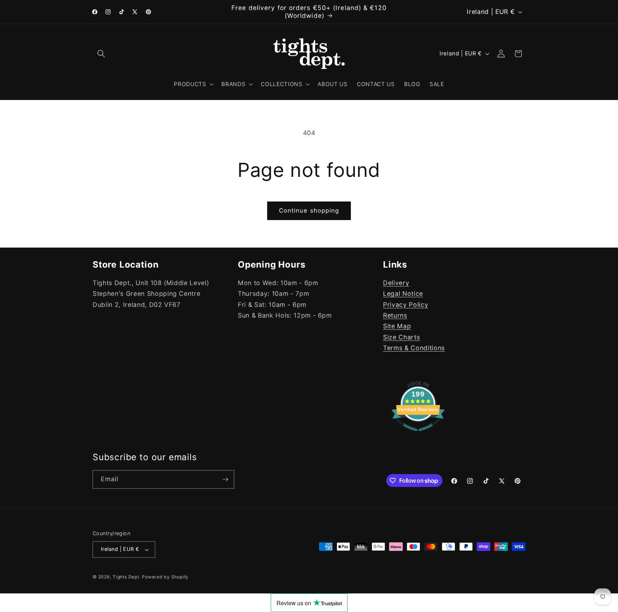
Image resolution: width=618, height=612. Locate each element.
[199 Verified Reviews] (418, 434)
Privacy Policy (405, 304)
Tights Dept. (126, 576)
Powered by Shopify (165, 576)
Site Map (397, 326)
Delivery (396, 283)
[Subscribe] (225, 479)
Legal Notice (403, 293)
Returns (395, 315)
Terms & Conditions (414, 348)
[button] (101, 53)
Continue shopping (309, 210)
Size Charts (401, 337)
